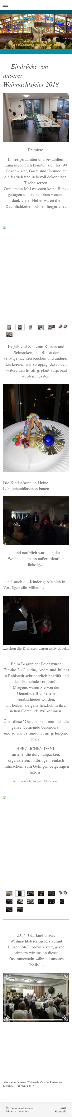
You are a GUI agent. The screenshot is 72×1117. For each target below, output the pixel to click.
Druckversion (16, 1108)
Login (63, 1107)
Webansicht (60, 1111)
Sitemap (29, 1108)
